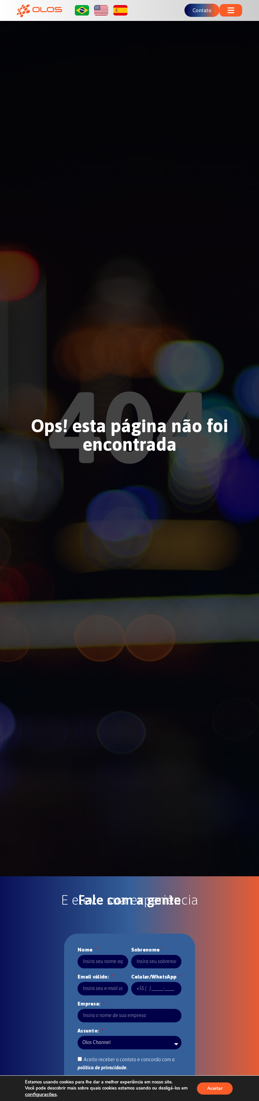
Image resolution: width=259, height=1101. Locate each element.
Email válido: (94, 976)
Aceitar (215, 1088)
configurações (41, 1094)
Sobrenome (146, 949)
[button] (231, 10)
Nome (86, 949)
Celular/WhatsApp (154, 976)
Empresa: (90, 1003)
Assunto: (89, 1030)
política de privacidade (102, 1067)
